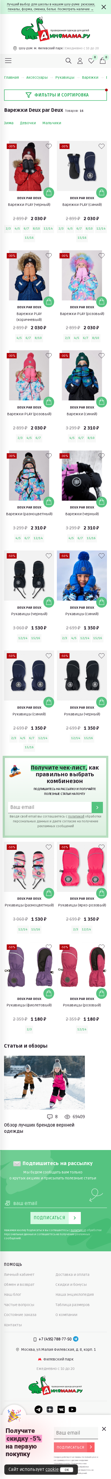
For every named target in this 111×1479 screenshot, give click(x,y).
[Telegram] (75, 1339)
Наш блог (12, 1294)
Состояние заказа (20, 1314)
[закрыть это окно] (103, 1429)
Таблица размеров (73, 1305)
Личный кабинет (19, 1274)
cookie (52, 1469)
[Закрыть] (103, 7)
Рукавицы (64, 77)
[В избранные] (48, 146)
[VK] (61, 1409)
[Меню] (8, 61)
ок (67, 1470)
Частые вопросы (19, 1305)
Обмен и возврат (19, 1284)
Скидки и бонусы (71, 1284)
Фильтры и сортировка (61, 95)
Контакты (13, 1325)
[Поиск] (68, 61)
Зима (8, 123)
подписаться (70, 1447)
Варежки (90, 77)
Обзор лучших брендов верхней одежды (39, 1128)
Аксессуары (37, 77)
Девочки (28, 123)
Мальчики (51, 123)
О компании (66, 1314)
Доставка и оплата (72, 1274)
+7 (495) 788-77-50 (55, 1339)
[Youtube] (72, 1409)
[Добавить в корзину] (48, 192)
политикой (76, 817)
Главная (11, 77)
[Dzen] (50, 1409)
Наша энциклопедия (75, 1294)
